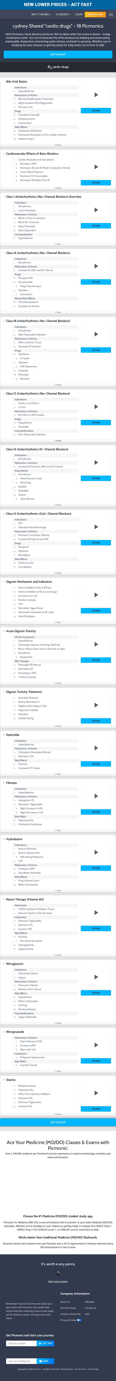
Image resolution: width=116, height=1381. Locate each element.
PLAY (97, 110)
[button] (58, 1186)
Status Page (93, 1369)
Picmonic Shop (68, 1307)
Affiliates (89, 1301)
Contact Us (90, 1307)
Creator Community (70, 1314)
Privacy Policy (67, 1369)
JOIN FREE (95, 14)
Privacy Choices (68, 1320)
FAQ (87, 1314)
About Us (65, 1301)
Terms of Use (80, 1369)
